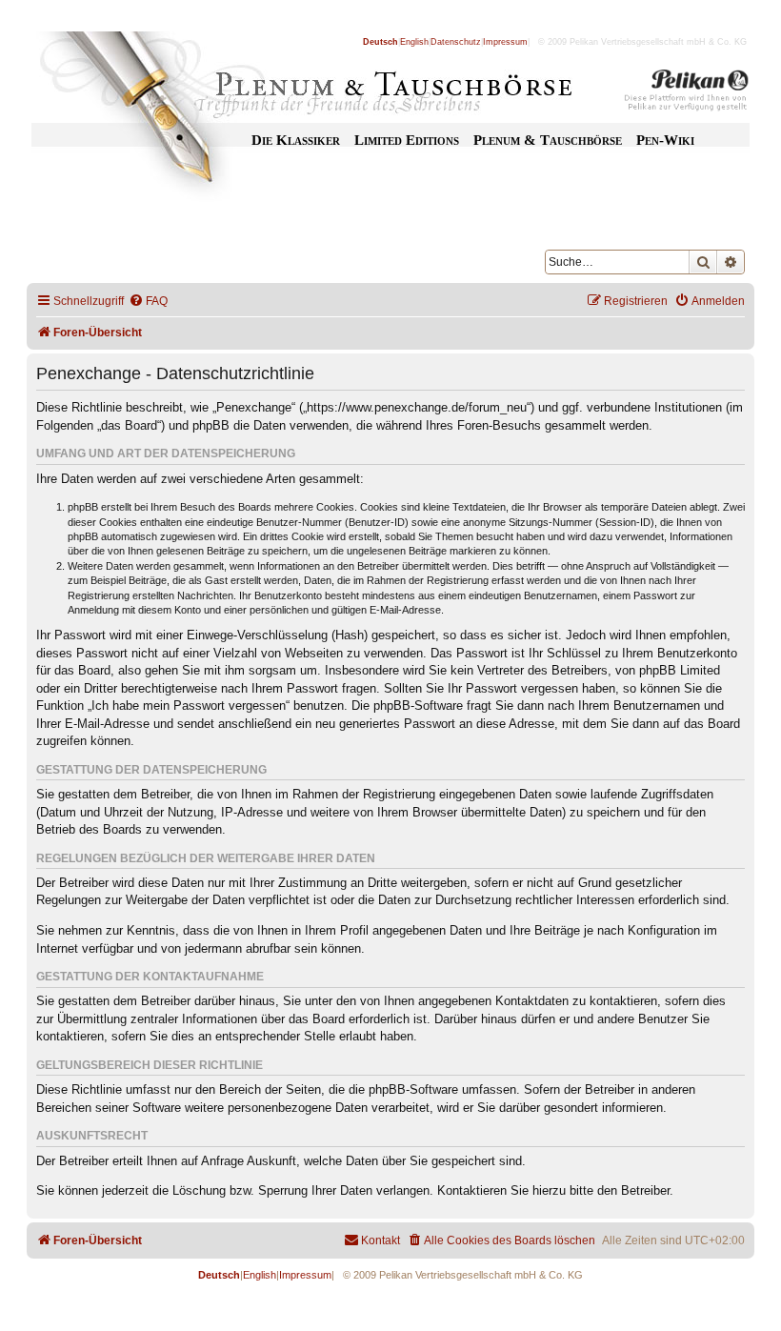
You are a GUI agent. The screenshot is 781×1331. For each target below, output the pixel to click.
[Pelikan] (687, 93)
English (414, 42)
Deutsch (380, 42)
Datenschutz (456, 42)
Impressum (505, 42)
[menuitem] (148, 301)
